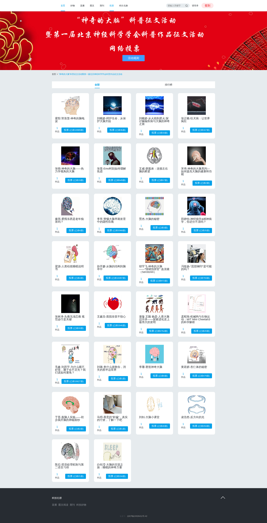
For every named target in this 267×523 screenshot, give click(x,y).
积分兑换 (123, 5)
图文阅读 (63, 504)
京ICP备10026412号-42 (137, 516)
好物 (72, 5)
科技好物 (81, 504)
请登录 (195, 5)
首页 (63, 5)
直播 (82, 5)
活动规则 (133, 58)
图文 (92, 5)
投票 (112, 5)
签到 (207, 5)
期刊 (102, 5)
